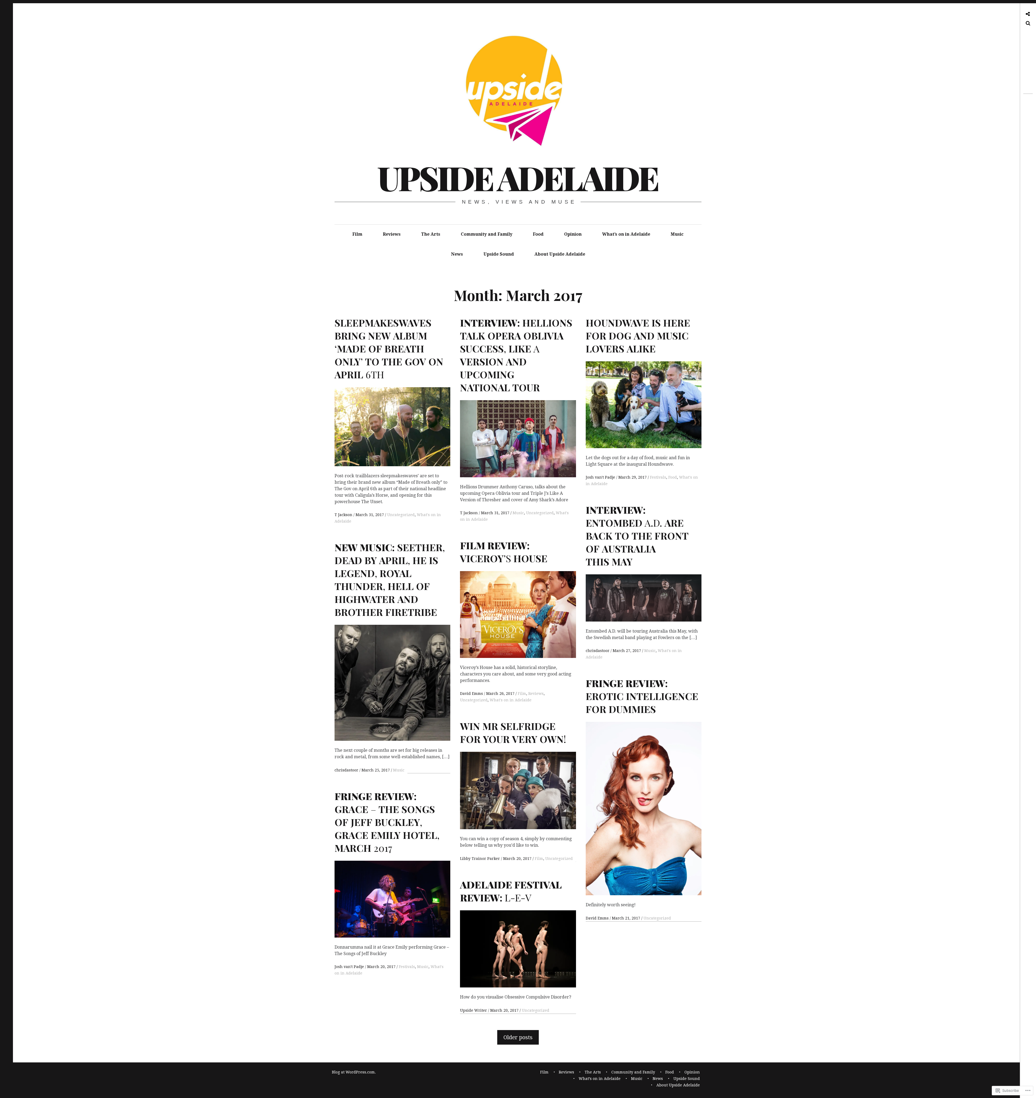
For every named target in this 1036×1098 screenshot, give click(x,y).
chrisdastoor (598, 650)
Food (538, 234)
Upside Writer (474, 1010)
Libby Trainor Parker (480, 858)
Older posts (518, 1037)
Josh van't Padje (601, 477)
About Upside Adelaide (559, 254)
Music (677, 234)
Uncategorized (401, 515)
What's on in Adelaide (510, 700)
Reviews (392, 234)
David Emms (472, 693)
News (457, 254)
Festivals (658, 477)
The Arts (430, 234)
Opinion (573, 234)
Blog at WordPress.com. (354, 1072)
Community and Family (486, 234)
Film (357, 234)
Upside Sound (498, 254)
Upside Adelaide (517, 177)
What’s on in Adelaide (626, 234)
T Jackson (344, 515)
